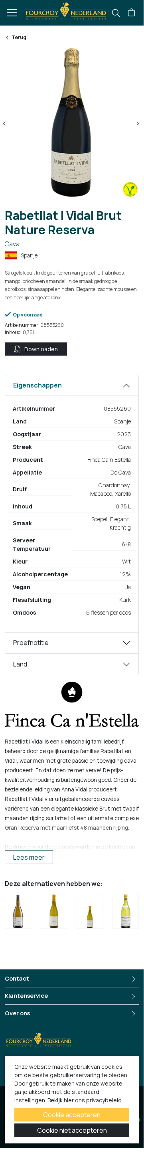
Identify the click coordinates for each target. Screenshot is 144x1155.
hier (69, 1100)
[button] (131, 13)
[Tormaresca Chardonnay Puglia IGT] (54, 913)
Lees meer (29, 857)
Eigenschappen (37, 385)
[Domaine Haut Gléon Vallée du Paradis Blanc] (18, 913)
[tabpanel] (72, 503)
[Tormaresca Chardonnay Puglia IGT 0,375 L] (90, 913)
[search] (116, 13)
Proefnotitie (31, 642)
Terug (19, 37)
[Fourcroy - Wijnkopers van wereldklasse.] (66, 10)
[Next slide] (137, 123)
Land (20, 664)
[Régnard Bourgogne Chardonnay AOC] (126, 913)
